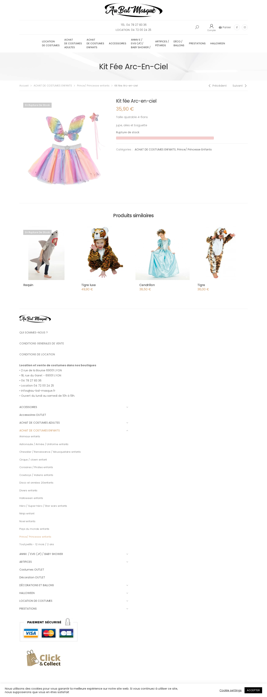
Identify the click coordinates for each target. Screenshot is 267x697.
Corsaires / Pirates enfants (36, 467)
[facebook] (237, 27)
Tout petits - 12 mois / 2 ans (36, 544)
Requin (28, 285)
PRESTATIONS (197, 43)
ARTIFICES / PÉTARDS (162, 43)
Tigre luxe (88, 285)
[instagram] (245, 27)
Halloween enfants (31, 498)
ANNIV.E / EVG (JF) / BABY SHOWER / (141, 43)
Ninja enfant (26, 513)
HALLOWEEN (217, 43)
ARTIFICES (25, 562)
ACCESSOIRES (117, 43)
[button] (197, 27)
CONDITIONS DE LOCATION (37, 354)
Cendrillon (147, 285)
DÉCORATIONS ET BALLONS (36, 585)
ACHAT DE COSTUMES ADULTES (73, 43)
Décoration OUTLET (32, 577)
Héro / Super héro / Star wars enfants (43, 506)
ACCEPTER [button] (253, 690)
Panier (226, 27)
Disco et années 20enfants (36, 483)
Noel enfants (27, 521)
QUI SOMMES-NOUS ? (33, 332)
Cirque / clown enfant (33, 459)
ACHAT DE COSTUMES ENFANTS (95, 43)
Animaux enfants (29, 436)
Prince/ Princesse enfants (93, 85)
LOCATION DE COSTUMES (51, 43)
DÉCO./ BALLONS (179, 43)
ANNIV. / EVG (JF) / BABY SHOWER (41, 554)
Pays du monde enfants (34, 529)
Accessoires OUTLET (32, 415)
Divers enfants (28, 490)
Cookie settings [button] (231, 690)
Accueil (24, 85)
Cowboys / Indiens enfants (36, 475)
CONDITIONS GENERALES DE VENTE (41, 343)
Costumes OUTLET (31, 570)
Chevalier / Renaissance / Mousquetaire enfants (50, 452)
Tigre (201, 285)
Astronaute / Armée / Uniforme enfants (43, 444)
